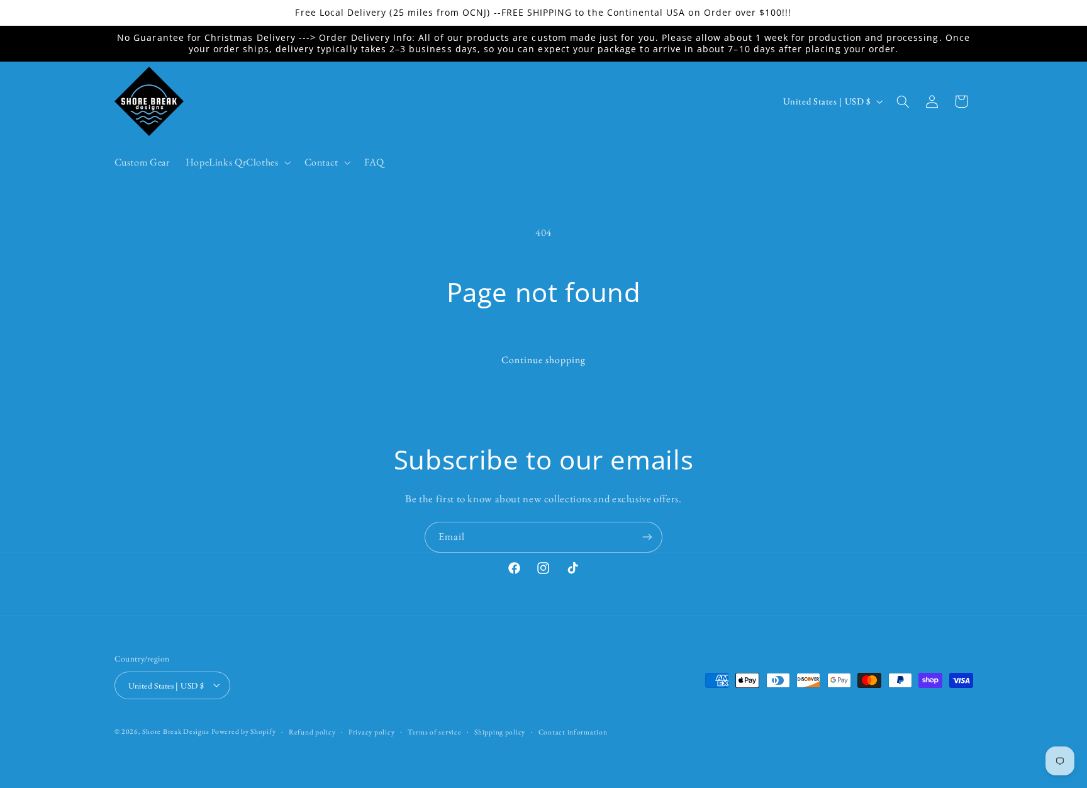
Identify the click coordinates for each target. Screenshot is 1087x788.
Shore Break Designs (175, 730)
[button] (236, 162)
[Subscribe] (647, 537)
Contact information (573, 731)
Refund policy (312, 731)
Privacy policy (371, 731)
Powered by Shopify (243, 730)
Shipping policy (499, 731)
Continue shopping (543, 359)
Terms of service (435, 731)
